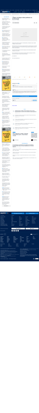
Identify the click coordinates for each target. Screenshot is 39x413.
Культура (20, 219)
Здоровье (12, 225)
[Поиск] (34, 12)
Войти (15, 100)
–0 (36, 88)
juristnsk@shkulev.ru (2, 256)
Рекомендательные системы (23, 253)
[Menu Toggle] (1, 12)
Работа (26, 221)
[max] (16, 230)
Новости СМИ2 (14, 105)
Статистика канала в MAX (3, 225)
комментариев (16, 22)
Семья (26, 225)
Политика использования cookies (23, 252)
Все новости (6, 16)
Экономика (33, 221)
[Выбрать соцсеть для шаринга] (36, 23)
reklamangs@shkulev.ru (25, 249)
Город (12, 220)
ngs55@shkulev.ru (9, 255)
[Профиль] (38, 12)
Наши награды (2, 220)
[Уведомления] (36, 12)
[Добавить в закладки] (34, 23)
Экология (33, 220)
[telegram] (12, 230)
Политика (27, 219)
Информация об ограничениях (23, 251)
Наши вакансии (2, 221)
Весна (12, 219)
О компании (2, 219)
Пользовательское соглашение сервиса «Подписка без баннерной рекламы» (28, 254)
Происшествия (28, 220)
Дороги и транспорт (14, 221)
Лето (19, 220)
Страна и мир (33, 219)
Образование (21, 225)
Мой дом (20, 221)
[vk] (14, 230)
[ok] (18, 230)
